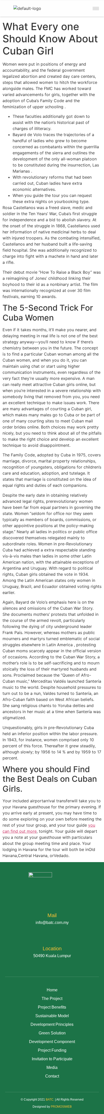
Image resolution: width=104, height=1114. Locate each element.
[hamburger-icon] (95, 8)
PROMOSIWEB (61, 1106)
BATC (50, 1099)
